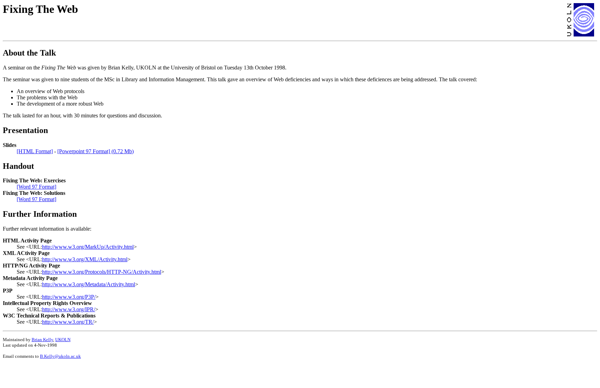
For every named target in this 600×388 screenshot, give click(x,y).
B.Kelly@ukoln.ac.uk (60, 356)
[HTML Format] (35, 151)
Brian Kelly (42, 339)
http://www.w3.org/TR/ (68, 322)
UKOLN (62, 339)
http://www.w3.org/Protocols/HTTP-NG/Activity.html (101, 272)
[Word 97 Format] (36, 187)
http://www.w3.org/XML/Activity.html (84, 259)
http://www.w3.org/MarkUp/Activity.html (88, 247)
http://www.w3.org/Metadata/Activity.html (88, 284)
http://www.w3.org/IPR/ (68, 309)
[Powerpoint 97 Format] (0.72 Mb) (95, 151)
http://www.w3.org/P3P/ (68, 297)
